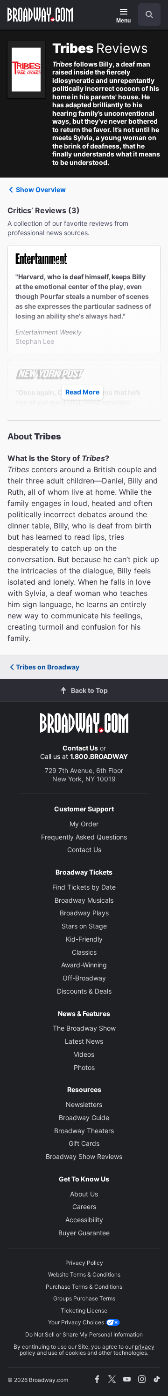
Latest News (84, 1041)
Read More (82, 392)
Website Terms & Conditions (84, 1274)
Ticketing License (84, 1310)
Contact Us (80, 748)
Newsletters (84, 1104)
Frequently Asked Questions (84, 837)
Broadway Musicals (84, 900)
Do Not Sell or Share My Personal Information (84, 1334)
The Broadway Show (84, 1028)
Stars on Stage (84, 926)
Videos (84, 1054)
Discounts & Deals (84, 991)
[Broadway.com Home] (40, 14)
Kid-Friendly (84, 939)
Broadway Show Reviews (84, 1156)
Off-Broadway (84, 978)
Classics (84, 952)
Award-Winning (84, 965)
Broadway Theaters (84, 1131)
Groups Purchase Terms (84, 1298)
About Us (84, 1194)
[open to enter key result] (149, 14)
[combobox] (146, 14)
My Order (84, 824)
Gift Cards (84, 1143)
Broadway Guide (84, 1117)
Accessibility (84, 1220)
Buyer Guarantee (84, 1233)
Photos (84, 1067)
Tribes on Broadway (47, 667)
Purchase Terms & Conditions (84, 1286)
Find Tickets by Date (84, 887)
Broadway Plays (84, 913)
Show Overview (41, 189)
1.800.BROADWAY (99, 756)
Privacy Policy (84, 1262)
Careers (84, 1206)
